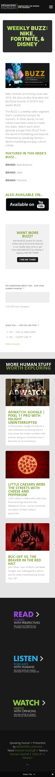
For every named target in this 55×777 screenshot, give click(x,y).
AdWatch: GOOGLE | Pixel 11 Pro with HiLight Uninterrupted (26, 417)
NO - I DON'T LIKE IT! (20, 337)
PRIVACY (27, 758)
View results (12, 344)
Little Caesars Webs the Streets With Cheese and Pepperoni (26, 489)
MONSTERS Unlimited (29, 746)
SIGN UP (37, 754)
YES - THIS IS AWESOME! (22, 332)
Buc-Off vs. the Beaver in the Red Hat (24, 560)
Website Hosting (24, 750)
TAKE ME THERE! (27, 259)
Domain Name (19, 754)
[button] (51, 7)
